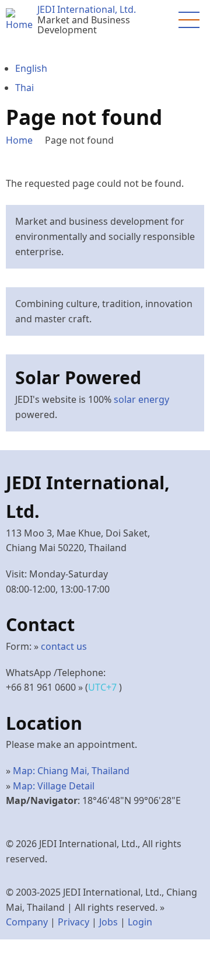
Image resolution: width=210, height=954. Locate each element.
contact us (64, 646)
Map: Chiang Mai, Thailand (71, 770)
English (31, 68)
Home (19, 140)
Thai (24, 87)
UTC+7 (103, 687)
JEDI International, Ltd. (86, 9)
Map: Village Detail (53, 785)
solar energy (141, 399)
